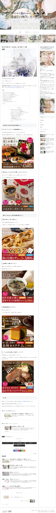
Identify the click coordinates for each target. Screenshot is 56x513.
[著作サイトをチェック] (14, 451)
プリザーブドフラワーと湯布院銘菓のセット (19, 111)
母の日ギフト (10, 436)
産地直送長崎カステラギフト (7, 100)
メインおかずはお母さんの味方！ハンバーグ (9, 101)
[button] (19, 446)
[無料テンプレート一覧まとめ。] (7, 38)
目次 (18, 107)
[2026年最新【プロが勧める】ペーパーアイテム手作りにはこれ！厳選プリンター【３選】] (48, 38)
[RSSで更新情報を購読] (24, 451)
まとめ (4, 103)
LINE (41, 122)
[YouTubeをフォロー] (18, 451)
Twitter (41, 127)
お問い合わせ (42, 131)
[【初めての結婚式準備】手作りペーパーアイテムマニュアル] (21, 38)
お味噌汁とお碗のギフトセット (7, 99)
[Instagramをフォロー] (16, 451)
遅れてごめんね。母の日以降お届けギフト (9, 96)
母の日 (3, 436)
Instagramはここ (43, 113)
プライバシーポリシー (44, 129)
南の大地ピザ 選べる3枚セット (17, 115)
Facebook (42, 124)
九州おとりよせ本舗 (14, 87)
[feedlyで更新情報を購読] (22, 451)
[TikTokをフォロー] (20, 451)
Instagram (42, 120)
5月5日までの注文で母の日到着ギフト (9, 92)
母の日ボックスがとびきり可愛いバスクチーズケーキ (11, 95)
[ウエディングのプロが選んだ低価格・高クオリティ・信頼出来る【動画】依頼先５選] (35, 38)
